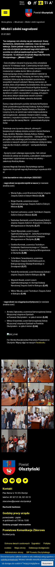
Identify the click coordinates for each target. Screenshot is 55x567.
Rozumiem (47, 563)
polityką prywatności (9, 560)
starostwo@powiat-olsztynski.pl (17, 501)
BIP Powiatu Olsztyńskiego (38, 552)
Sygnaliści (36, 543)
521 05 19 (26, 497)
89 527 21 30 (15, 497)
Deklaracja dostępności (39, 548)
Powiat (43, 12)
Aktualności (18, 22)
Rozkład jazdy (9, 534)
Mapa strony (22, 3)
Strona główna (6, 22)
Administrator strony (14, 552)
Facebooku (40, 343)
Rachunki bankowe (11, 507)
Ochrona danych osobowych (17, 543)
